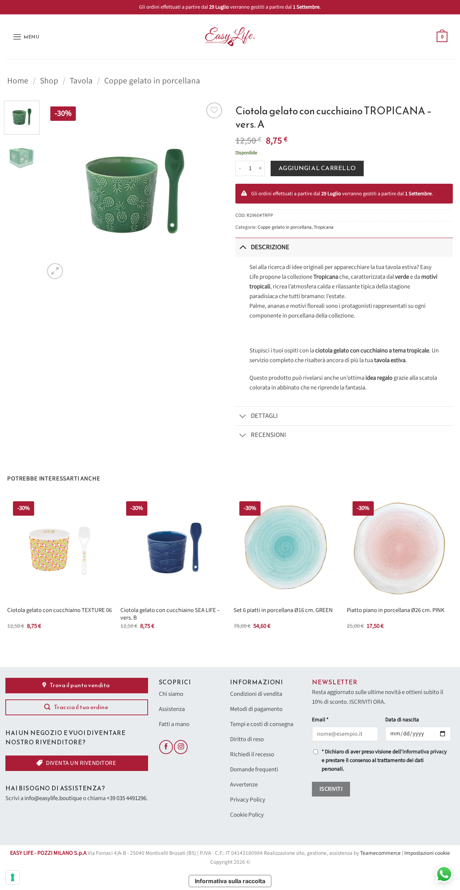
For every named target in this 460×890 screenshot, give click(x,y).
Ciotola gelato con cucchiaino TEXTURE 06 (59, 611)
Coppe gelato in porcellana (152, 81)
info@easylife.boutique (53, 798)
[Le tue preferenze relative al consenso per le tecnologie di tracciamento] (12, 877)
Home (17, 81)
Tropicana (324, 227)
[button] (26, 37)
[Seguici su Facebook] (166, 747)
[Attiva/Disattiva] (242, 247)
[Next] (212, 191)
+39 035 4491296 (126, 798)
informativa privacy (424, 752)
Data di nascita (402, 720)
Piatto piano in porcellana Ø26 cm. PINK (396, 611)
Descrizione (270, 247)
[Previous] (57, 191)
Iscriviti (330, 789)
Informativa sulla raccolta (230, 881)
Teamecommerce (380, 853)
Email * (320, 720)
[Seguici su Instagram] (181, 747)
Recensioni (268, 434)
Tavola (81, 81)
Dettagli (264, 415)
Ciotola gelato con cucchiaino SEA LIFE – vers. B (170, 614)
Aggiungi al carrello (317, 168)
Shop (49, 81)
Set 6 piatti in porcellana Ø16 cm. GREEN (283, 611)
